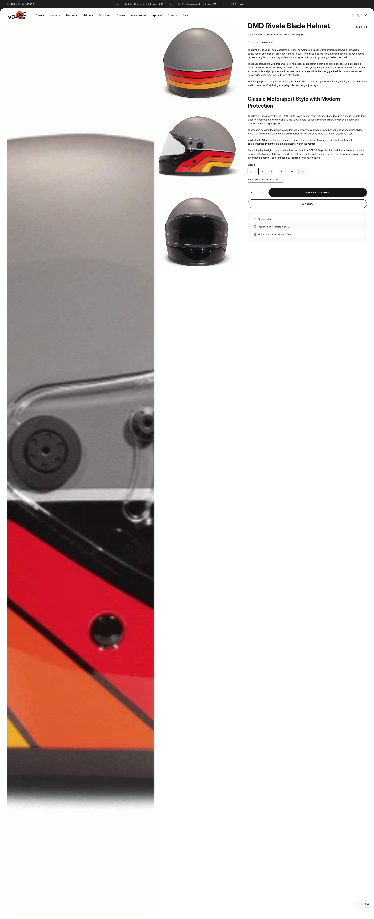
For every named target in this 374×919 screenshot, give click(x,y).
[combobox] (23, 4)
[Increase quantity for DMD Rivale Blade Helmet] (262, 192)
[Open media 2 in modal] (198, 62)
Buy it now (307, 203)
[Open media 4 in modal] (198, 230)
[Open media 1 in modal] (80, 469)
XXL (304, 171)
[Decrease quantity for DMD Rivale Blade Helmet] (251, 192)
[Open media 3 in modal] (198, 146)
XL (292, 171)
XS (252, 171)
